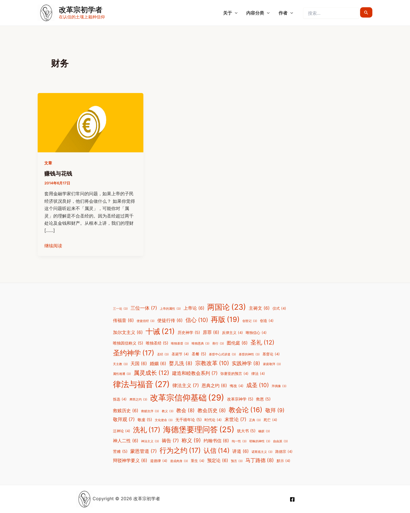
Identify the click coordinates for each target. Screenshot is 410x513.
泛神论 (121, 431)
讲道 (240, 451)
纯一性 (239, 441)
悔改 (236, 386)
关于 (227, 13)
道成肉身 (179, 461)
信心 (196, 320)
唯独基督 (180, 343)
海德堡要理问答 (198, 429)
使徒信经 (146, 321)
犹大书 (246, 430)
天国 (139, 363)
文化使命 (164, 420)
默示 (283, 461)
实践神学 (246, 363)
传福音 (123, 320)
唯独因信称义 (128, 343)
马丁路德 (259, 460)
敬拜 (274, 410)
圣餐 (199, 353)
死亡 (270, 420)
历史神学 (189, 332)
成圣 (257, 385)
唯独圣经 (157, 343)
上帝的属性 (170, 309)
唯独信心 (256, 333)
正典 (255, 420)
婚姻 (158, 363)
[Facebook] (292, 499)
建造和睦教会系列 (195, 373)
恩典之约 (214, 385)
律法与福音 (141, 384)
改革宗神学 (240, 399)
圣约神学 (133, 353)
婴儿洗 (180, 363)
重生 (197, 461)
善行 (218, 343)
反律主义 (232, 333)
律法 (258, 374)
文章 (48, 162)
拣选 (120, 399)
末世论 (235, 419)
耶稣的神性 (259, 441)
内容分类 (255, 13)
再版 (225, 319)
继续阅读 (53, 245)
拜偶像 (279, 386)
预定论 (217, 460)
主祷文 (259, 308)
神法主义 (150, 441)
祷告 (170, 440)
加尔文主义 (128, 332)
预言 (237, 461)
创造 (267, 321)
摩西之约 (138, 399)
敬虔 (145, 419)
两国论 (226, 307)
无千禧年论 (188, 419)
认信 (217, 451)
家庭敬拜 (272, 364)
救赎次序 (150, 411)
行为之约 (180, 450)
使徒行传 (170, 320)
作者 (283, 13)
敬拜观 (124, 419)
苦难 (120, 451)
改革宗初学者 (80, 9)
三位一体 (144, 308)
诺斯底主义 (262, 452)
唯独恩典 (200, 343)
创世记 (249, 321)
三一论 (120, 309)
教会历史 (211, 410)
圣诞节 (180, 354)
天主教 (120, 364)
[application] (235, 13)
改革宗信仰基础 (187, 397)
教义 (167, 411)
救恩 (263, 399)
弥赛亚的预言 (234, 374)
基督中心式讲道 (222, 354)
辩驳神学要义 (130, 460)
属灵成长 (151, 372)
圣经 (163, 354)
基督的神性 (249, 354)
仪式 (279, 308)
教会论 (245, 410)
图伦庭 (237, 343)
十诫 (160, 331)
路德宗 (284, 452)
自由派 (280, 441)
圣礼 (262, 342)
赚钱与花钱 (58, 173)
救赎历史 (125, 410)
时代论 (213, 420)
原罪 (211, 332)
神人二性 (125, 440)
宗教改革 (212, 363)
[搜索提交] (366, 12)
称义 (191, 440)
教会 (185, 410)
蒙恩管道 (143, 451)
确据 (264, 431)
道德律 (158, 461)
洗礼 (146, 430)
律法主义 (185, 385)
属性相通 (122, 374)
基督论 (271, 354)
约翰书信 (216, 440)
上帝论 (194, 308)
